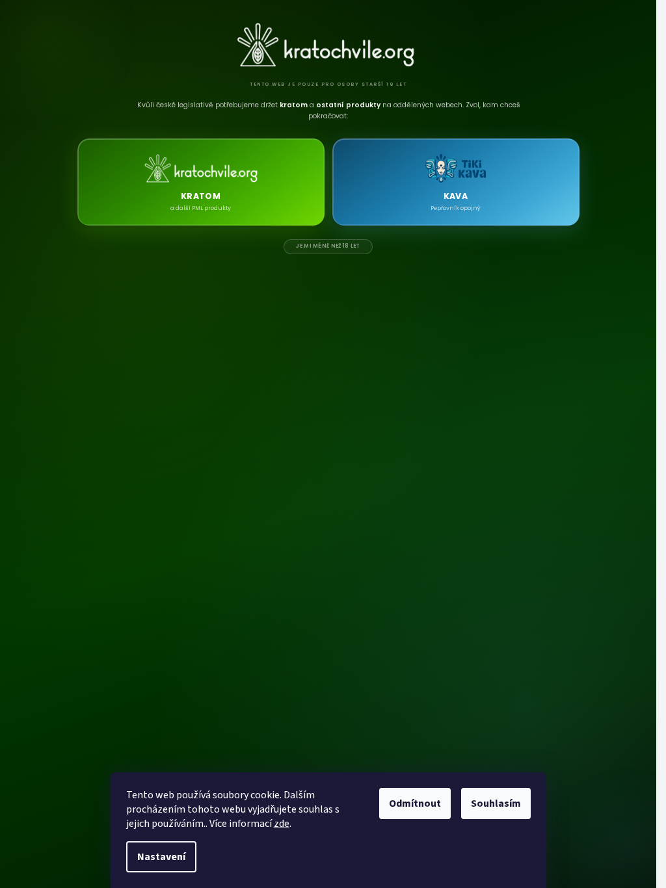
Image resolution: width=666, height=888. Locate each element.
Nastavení (161, 857)
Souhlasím (496, 803)
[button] (201, 182)
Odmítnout (415, 803)
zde (281, 823)
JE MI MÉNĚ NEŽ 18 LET (328, 246)
